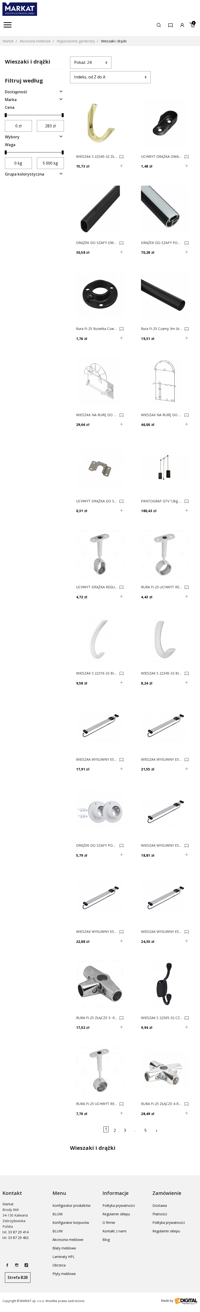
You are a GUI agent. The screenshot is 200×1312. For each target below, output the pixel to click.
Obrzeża (59, 1265)
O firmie (108, 1222)
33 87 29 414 (18, 1232)
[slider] (6, 115)
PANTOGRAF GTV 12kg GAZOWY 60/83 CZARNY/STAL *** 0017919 (162, 501)
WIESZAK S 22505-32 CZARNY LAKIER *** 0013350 (162, 1018)
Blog (106, 1239)
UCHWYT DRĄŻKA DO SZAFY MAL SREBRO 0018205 (97, 501)
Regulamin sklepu (116, 1214)
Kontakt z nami (114, 1231)
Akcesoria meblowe (35, 41)
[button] (158, 24)
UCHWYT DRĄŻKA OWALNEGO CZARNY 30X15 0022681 (162, 156)
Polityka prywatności (118, 1205)
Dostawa (159, 1205)
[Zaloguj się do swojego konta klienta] (182, 24)
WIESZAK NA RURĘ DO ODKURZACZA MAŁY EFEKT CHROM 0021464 (97, 415)
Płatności (159, 1214)
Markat (8, 41)
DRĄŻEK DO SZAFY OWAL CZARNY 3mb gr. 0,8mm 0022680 (97, 243)
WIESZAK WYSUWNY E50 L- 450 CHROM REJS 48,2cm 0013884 (97, 931)
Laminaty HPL (63, 1256)
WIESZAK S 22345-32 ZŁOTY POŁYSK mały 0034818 (97, 156)
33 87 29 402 (18, 1237)
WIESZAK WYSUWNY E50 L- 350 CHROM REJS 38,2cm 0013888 (162, 845)
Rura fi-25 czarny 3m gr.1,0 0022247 (162, 329)
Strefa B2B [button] (18, 1277)
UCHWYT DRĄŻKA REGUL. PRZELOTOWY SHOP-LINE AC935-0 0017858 (97, 587)
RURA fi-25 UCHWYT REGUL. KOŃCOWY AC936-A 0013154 (97, 1104)
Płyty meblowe (64, 1273)
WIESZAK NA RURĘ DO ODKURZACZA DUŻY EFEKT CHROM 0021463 (162, 415)
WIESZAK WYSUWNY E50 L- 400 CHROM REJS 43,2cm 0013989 (162, 759)
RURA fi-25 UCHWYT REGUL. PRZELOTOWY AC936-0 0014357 (162, 587)
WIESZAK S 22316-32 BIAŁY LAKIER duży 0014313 (97, 673)
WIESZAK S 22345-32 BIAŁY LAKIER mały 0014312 (162, 673)
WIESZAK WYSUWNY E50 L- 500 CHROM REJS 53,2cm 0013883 (162, 931)
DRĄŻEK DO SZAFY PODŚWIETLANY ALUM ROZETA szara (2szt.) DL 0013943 (97, 845)
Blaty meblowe (64, 1248)
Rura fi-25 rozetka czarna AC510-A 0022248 (97, 329)
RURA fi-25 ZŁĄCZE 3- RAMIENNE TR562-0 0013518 (97, 1018)
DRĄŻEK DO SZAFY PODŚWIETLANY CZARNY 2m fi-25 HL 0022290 (162, 243)
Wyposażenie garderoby (76, 41)
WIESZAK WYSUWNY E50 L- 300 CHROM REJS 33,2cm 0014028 (97, 759)
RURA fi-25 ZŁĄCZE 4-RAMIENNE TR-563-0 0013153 (162, 1104)
